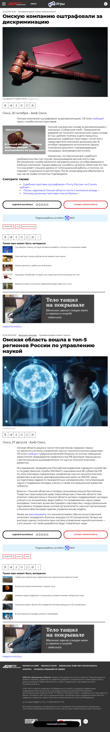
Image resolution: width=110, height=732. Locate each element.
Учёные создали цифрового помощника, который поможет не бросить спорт (49, 595)
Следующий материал (57, 724)
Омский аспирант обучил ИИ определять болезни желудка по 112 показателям (50, 605)
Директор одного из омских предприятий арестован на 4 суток (43, 284)
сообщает (98, 118)
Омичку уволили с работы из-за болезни (33, 265)
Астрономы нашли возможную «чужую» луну (35, 586)
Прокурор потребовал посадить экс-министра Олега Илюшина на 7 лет (47, 275)
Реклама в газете (49, 666)
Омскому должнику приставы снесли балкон (50, 193)
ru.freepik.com (9, 428)
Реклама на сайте (31, 666)
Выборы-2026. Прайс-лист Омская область (78, 666)
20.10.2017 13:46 (9, 12)
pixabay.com (33, 99)
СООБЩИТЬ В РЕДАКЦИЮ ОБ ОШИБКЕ (49, 669)
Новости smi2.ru (12, 326)
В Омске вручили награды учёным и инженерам (36, 614)
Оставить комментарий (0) (86, 205)
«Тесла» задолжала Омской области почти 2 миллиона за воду (60, 190)
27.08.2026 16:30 (9, 335)
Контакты (27, 669)
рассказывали (37, 514)
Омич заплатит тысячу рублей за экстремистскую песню (40, 256)
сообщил (32, 454)
